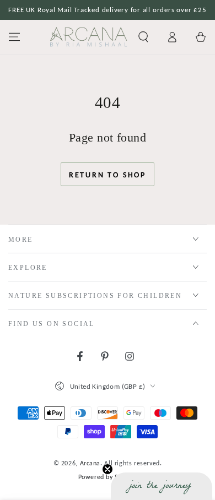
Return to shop (107, 175)
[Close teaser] (107, 469)
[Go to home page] (88, 37)
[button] (143, 37)
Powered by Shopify (107, 477)
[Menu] (14, 37)
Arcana (90, 463)
